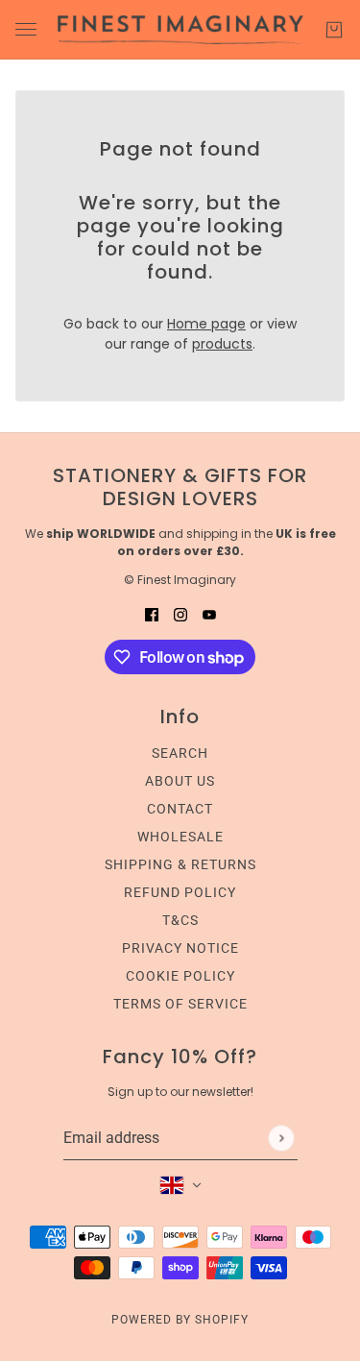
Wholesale (180, 836)
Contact (180, 808)
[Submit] (281, 1138)
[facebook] (151, 614)
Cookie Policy (180, 976)
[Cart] (334, 29)
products (222, 343)
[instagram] (180, 614)
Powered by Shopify (180, 1319)
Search (180, 753)
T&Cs (180, 920)
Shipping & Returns (180, 864)
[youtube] (209, 614)
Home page (206, 323)
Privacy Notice (180, 948)
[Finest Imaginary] (180, 29)
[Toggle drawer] (25, 29)
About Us (180, 781)
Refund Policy (180, 892)
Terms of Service (180, 1003)
